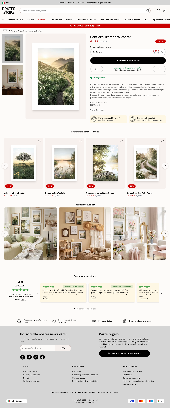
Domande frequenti (131, 378)
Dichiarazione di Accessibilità (84, 381)
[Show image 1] (12, 48)
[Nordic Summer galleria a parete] (30, 233)
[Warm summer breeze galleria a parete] (85, 233)
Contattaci (127, 375)
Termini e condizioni (59, 392)
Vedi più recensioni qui (85, 309)
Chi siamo (76, 371)
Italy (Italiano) (16, 401)
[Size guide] (96, 69)
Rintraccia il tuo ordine (132, 371)
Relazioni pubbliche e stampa (85, 375)
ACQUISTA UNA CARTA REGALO (126, 353)
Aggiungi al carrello (128, 60)
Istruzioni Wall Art (30, 371)
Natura (14, 31)
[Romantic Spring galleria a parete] (139, 233)
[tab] (158, 10)
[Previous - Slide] (5, 166)
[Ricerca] (148, 10)
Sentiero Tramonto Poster (31, 31)
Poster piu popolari (31, 375)
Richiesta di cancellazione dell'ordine (138, 381)
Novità (26, 378)
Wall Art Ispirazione (31, 381)
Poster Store (91, 400)
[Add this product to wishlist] (159, 69)
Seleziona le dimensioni (100, 47)
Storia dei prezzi (97, 110)
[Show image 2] (12, 80)
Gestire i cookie (129, 384)
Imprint (92, 392)
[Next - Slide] (165, 166)
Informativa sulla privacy (109, 392)
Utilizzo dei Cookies (78, 392)
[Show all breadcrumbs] (5, 31)
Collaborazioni (78, 378)
